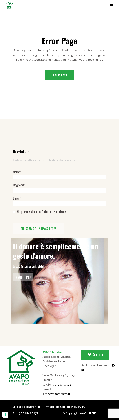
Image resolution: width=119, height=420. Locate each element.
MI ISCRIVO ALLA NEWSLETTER (38, 228)
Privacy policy (52, 407)
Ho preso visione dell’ (41, 211)
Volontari (39, 407)
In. (83, 407)
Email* (17, 198)
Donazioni (29, 407)
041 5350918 (63, 384)
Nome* (17, 171)
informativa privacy (54, 211)
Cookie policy (66, 407)
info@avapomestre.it (56, 393)
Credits (92, 412)
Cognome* (19, 185)
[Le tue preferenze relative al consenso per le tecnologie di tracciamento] (5, 415)
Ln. (79, 407)
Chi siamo (18, 407)
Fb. (75, 407)
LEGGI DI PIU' (23, 277)
